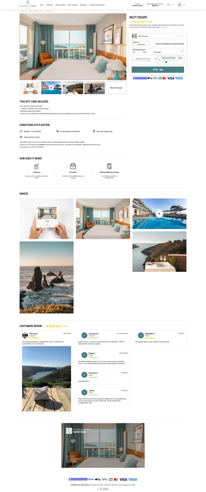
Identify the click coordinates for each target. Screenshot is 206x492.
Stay (41, 5)
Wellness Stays (38, 11)
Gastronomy (60, 5)
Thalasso (49, 5)
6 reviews (148, 22)
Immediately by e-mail (146, 59)
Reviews (83, 5)
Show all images (116, 88)
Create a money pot (97, 5)
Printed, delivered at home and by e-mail (172, 58)
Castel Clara (23, 11)
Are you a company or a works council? (170, 43)
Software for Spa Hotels (80, 485)
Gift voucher (73, 5)
